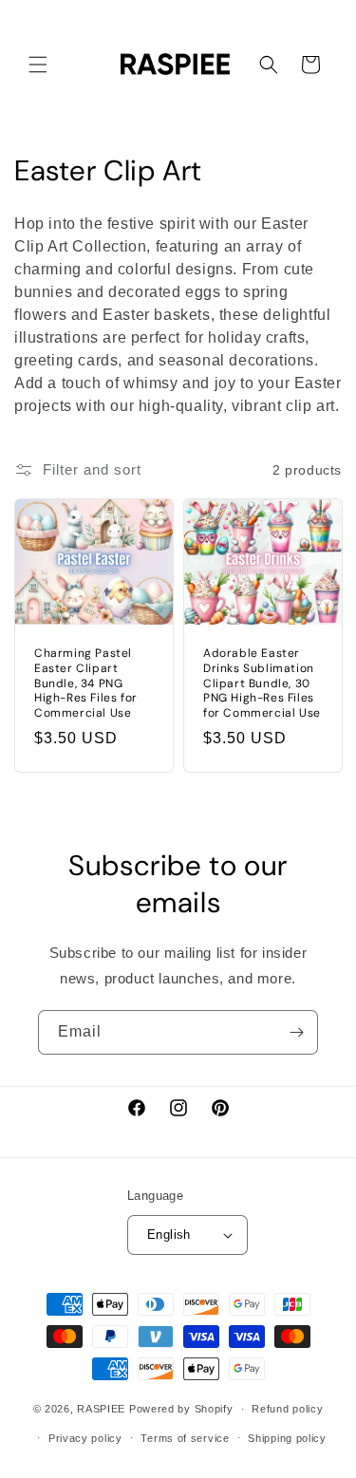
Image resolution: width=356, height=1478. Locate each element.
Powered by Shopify (181, 1408)
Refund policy (287, 1408)
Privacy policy (85, 1438)
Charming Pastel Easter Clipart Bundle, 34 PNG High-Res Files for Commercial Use (86, 683)
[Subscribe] (296, 1032)
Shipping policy (287, 1438)
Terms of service (185, 1438)
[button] (38, 64)
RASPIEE (101, 1408)
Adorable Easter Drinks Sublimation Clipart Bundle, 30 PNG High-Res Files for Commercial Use (262, 683)
